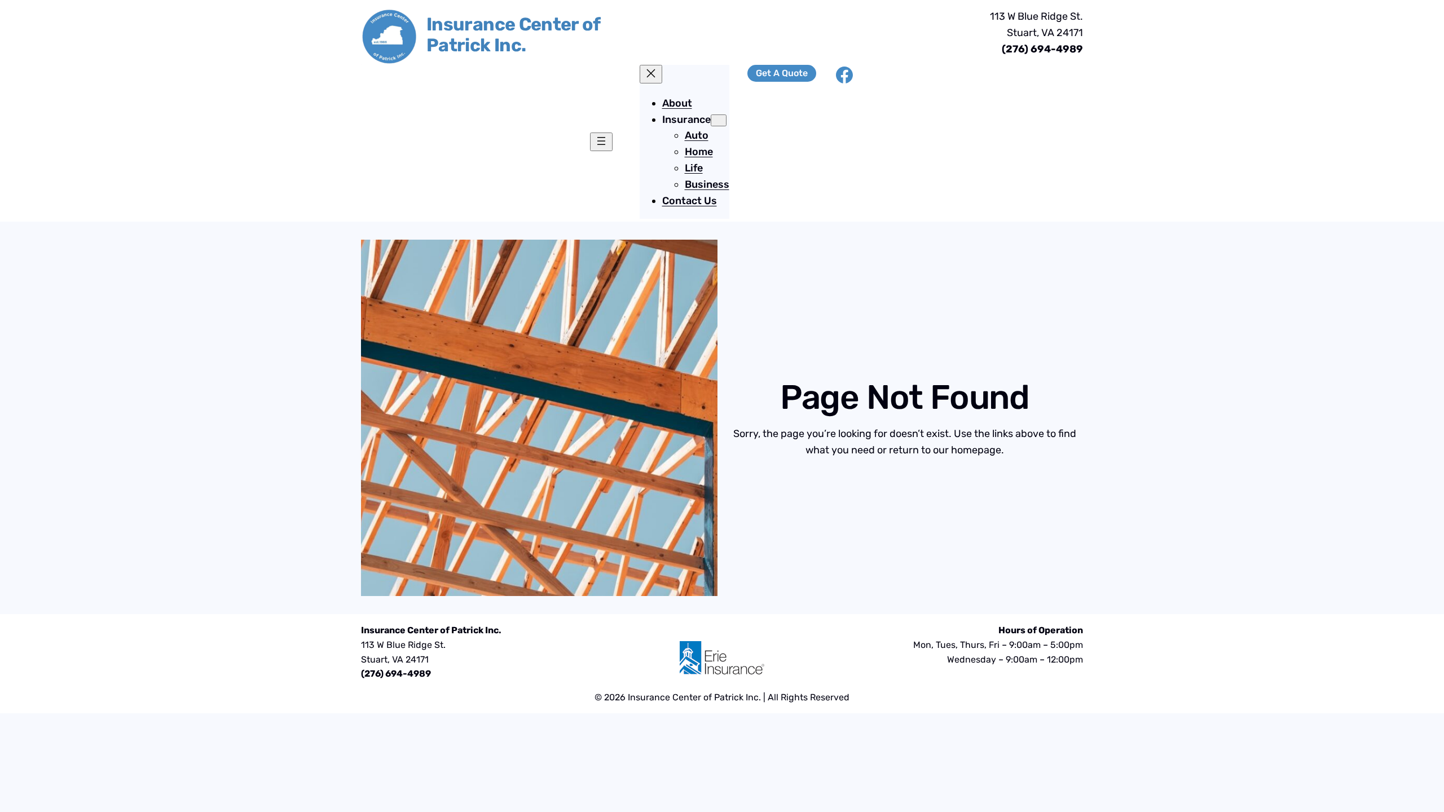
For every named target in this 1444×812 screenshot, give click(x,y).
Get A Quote (782, 73)
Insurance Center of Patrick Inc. (513, 35)
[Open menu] (601, 142)
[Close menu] (651, 74)
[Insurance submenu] (719, 120)
